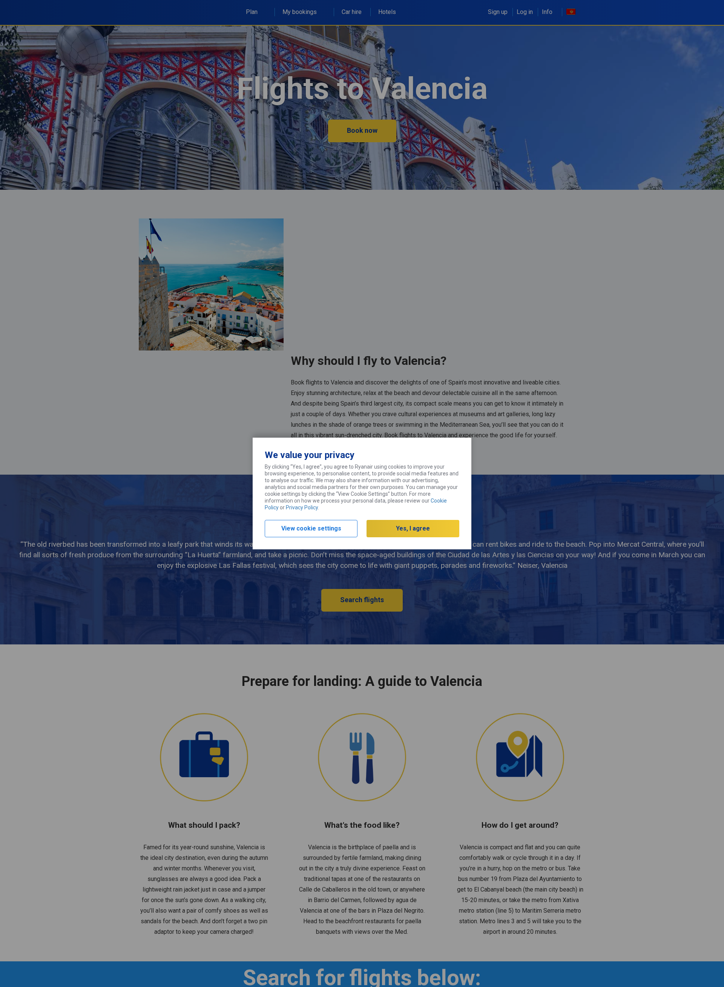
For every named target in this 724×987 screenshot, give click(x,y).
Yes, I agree (413, 528)
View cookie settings (311, 528)
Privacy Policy (302, 507)
